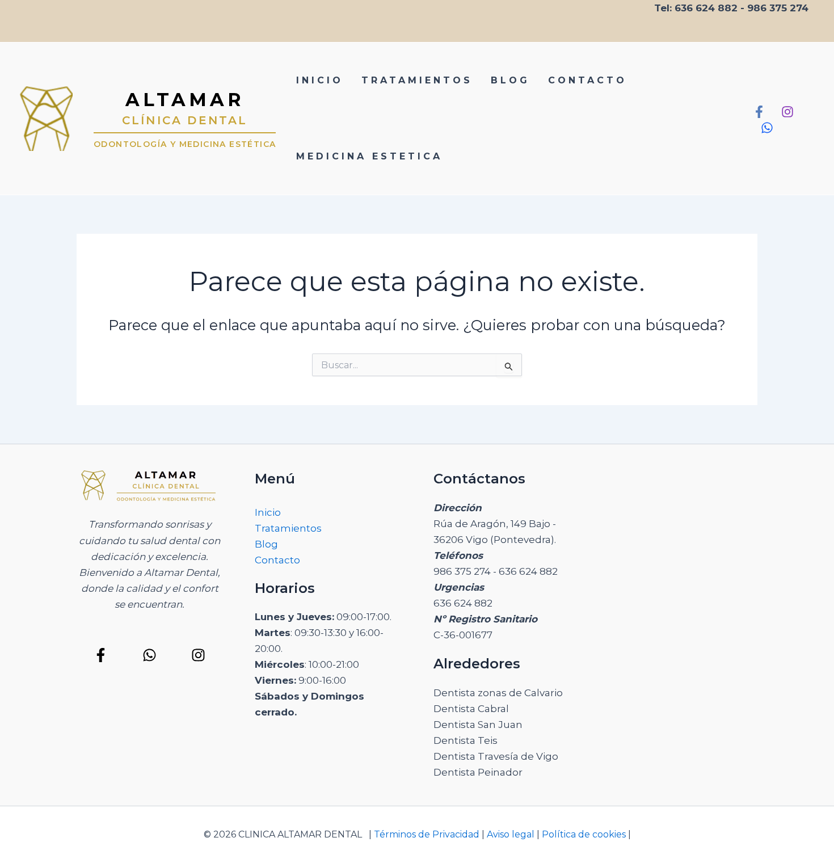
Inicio (268, 512)
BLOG (510, 80)
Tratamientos (288, 528)
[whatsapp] (767, 127)
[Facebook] (759, 112)
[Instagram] (787, 112)
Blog (266, 544)
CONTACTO (587, 80)
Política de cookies (585, 834)
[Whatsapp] (149, 655)
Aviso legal (510, 834)
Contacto (277, 560)
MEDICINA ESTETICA (369, 156)
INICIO (319, 80)
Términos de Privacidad (425, 834)
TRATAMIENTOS (417, 80)
